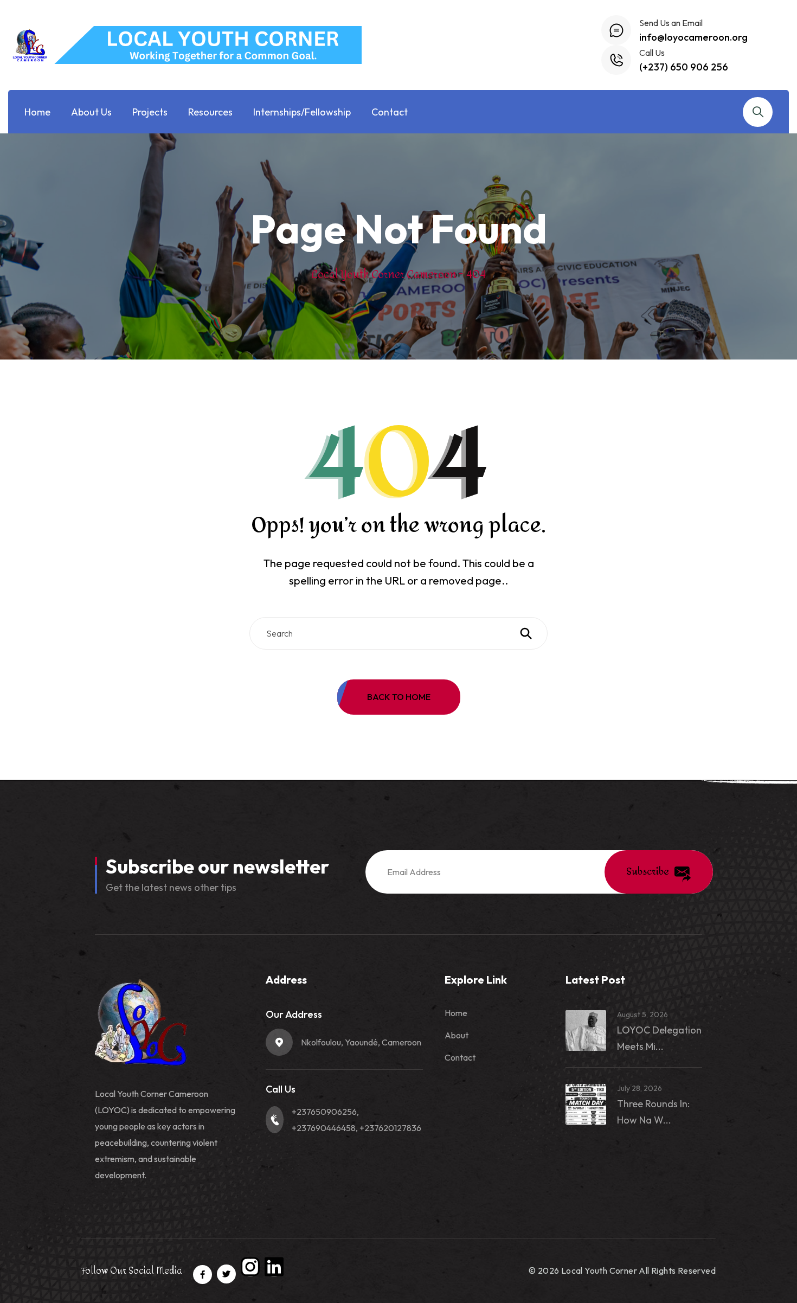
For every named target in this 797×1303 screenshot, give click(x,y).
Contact (389, 112)
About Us (91, 112)
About (456, 1035)
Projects (150, 112)
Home (37, 112)
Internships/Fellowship (302, 112)
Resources (210, 112)
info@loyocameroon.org (693, 37)
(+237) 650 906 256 (683, 67)
